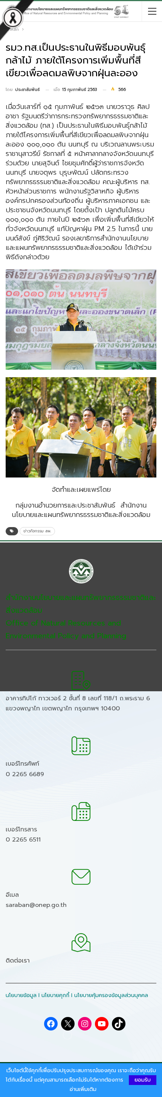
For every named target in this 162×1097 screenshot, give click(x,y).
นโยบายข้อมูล (21, 995)
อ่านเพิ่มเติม (83, 1089)
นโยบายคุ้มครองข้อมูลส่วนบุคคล (111, 995)
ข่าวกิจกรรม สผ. (37, 531)
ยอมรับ (142, 1080)
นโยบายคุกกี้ (55, 995)
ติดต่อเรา (18, 960)
